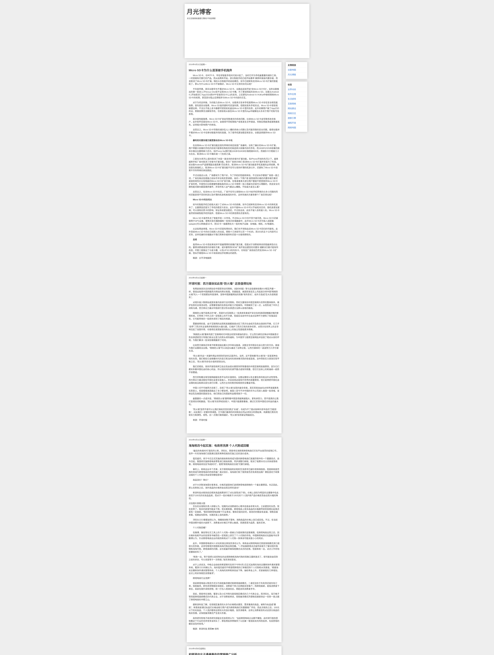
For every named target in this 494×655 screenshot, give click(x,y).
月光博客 (199, 11)
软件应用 (292, 94)
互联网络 (292, 104)
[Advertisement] (247, 39)
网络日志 (292, 113)
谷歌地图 (292, 70)
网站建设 (292, 108)
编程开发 (292, 123)
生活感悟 (292, 99)
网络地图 (292, 128)
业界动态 (292, 89)
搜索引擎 (292, 118)
